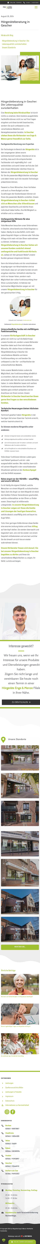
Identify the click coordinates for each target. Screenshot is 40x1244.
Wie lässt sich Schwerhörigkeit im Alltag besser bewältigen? (17, 997)
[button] (3, 1240)
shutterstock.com (27, 320)
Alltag (35, 526)
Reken (7, 1148)
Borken (8, 1125)
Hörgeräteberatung (16, 324)
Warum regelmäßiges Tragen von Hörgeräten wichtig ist (15, 1026)
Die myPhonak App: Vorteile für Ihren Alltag (12, 1056)
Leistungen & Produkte (13, 1092)
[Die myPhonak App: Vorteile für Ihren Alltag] (20, 1034)
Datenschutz (9, 1101)
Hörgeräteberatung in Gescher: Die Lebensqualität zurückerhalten (15, 42)
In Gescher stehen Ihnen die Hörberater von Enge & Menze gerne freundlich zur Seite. (18, 135)
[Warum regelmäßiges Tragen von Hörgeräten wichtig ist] (20, 1005)
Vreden (8, 1155)
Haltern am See (11, 1170)
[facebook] (12, 1112)
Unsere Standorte (9, 47)
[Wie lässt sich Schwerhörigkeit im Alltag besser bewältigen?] (20, 975)
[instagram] (7, 1112)
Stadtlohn (9, 1133)
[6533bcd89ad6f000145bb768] (7, 7)
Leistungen (9, 1083)
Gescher (8, 1163)
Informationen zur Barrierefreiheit (17, 1105)
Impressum (9, 1096)
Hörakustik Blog (7, 35)
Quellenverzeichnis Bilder (14, 1087)
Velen (7, 1140)
